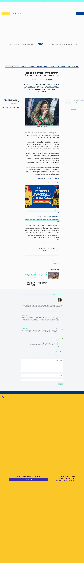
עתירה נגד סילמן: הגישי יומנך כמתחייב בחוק (48, 178)
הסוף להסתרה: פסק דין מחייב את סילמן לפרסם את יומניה (45, 182)
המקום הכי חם (24, 66)
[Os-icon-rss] (11, 14)
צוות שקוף (70, 44)
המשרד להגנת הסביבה (13, 99)
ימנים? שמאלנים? (51, 44)
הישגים (56, 44)
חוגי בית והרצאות (23, 44)
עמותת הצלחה (12, 102)
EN (6, 44)
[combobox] (12, 66)
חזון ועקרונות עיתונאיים (63, 44)
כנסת (69, 66)
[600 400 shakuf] (42, 207)
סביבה (57, 66)
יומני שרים (10, 100)
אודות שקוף (76, 44)
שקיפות (52, 66)
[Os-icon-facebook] (23, 14)
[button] (18, 107)
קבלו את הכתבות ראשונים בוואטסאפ (50, 243)
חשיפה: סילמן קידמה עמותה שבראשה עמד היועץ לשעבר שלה (42, 282)
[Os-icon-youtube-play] (18, 14)
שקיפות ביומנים (14, 103)
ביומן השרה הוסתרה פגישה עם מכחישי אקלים (48, 216)
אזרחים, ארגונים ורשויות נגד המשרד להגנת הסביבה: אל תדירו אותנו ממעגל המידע (31, 283)
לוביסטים (46, 66)
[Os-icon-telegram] (16, 14)
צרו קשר (10, 44)
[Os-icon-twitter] (20, 14)
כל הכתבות (39, 66)
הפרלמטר (63, 66)
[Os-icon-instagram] (13, 14)
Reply (58, 324)
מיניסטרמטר (75, 66)
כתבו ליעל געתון (56, 263)
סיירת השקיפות (30, 44)
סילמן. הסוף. (56, 281)
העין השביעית (32, 66)
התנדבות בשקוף (16, 44)
